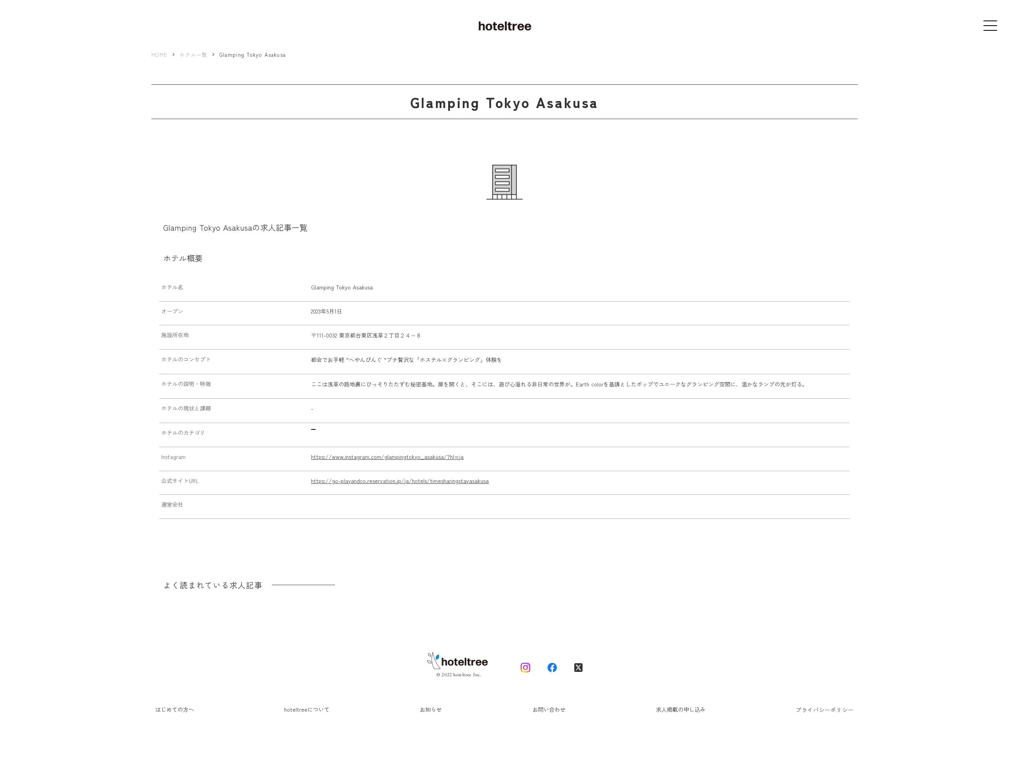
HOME (159, 54)
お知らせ (431, 709)
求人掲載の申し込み (681, 709)
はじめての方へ (174, 709)
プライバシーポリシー (825, 710)
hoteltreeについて (307, 709)
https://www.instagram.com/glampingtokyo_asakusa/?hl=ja (387, 457)
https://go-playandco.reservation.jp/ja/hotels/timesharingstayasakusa (400, 481)
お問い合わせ (549, 709)
